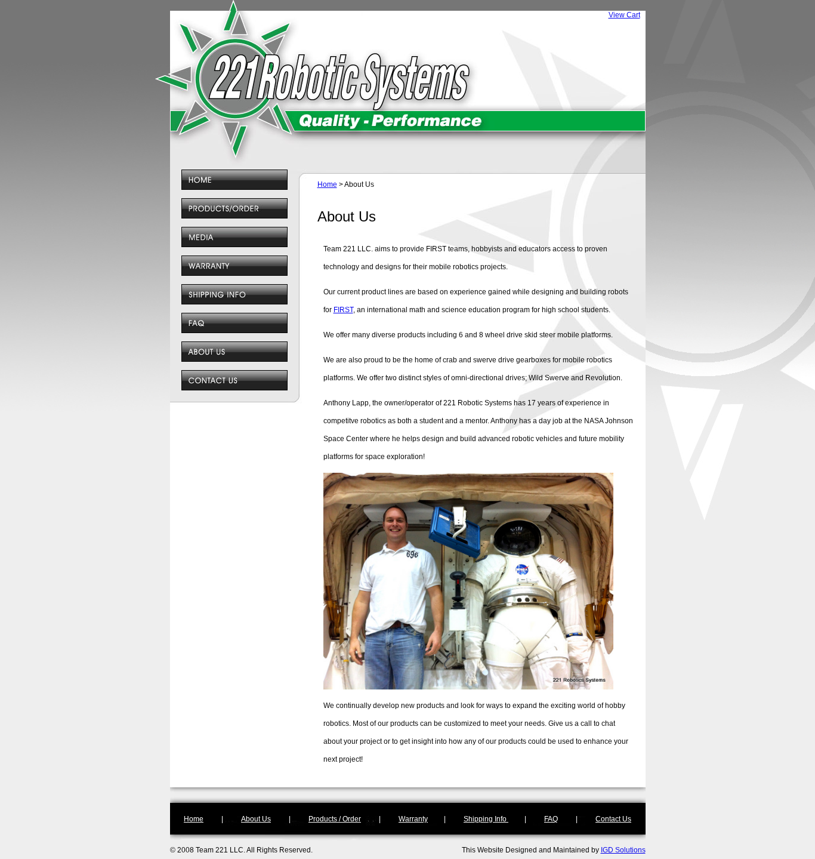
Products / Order (334, 819)
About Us (256, 819)
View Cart (624, 15)
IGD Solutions (623, 850)
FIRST (343, 310)
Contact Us (613, 819)
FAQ (551, 819)
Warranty (413, 819)
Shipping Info (486, 819)
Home (327, 184)
